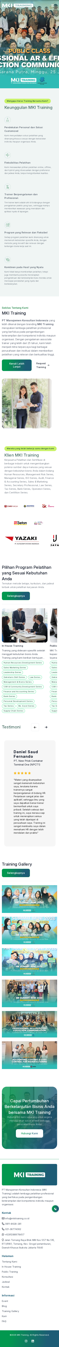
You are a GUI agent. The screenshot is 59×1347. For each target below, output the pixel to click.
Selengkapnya (16, 595)
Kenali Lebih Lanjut (16, 365)
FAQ (4, 1321)
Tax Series (9, 706)
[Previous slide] (46, 727)
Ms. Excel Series (26, 706)
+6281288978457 (14, 1234)
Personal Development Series (18, 701)
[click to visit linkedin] (33, 1341)
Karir (4, 1316)
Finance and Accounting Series (19, 691)
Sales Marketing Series (15, 667)
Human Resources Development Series (23, 663)
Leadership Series (12, 672)
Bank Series (9, 696)
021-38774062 (13, 1229)
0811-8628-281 (13, 1223)
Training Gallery (10, 1311)
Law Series (35, 677)
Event (5, 1301)
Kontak (5, 1287)
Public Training (10, 1271)
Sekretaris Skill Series (14, 677)
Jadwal (6, 1281)
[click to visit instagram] (26, 1341)
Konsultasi (7, 1276)
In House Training (11, 1266)
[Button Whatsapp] (55, 1208)
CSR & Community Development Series (23, 687)
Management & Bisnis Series (18, 682)
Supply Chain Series (13, 711)
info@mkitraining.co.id (17, 1218)
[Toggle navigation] (52, 6)
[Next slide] (35, 727)
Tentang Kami (9, 1261)
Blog (4, 1306)
